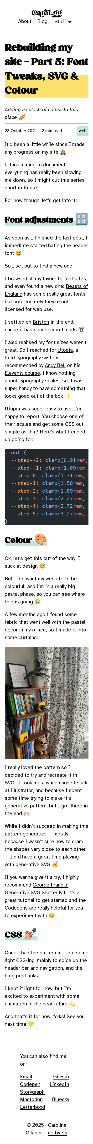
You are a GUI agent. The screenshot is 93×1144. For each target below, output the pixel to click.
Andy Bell (55, 365)
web (83, 131)
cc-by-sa (57, 1133)
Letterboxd (32, 1107)
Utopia (65, 350)
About (24, 21)
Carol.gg (46, 13)
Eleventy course (22, 373)
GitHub (61, 1077)
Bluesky (60, 1099)
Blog (42, 21)
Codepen (30, 1084)
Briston (41, 322)
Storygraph (32, 1092)
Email (26, 1077)
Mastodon (31, 1099)
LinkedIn (59, 1084)
